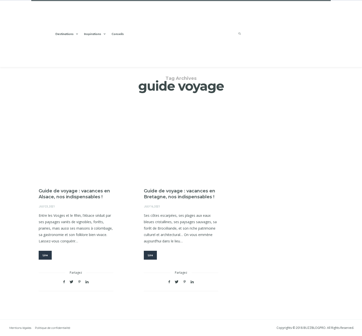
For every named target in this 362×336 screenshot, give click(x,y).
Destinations (64, 34)
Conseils (118, 34)
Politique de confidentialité (52, 328)
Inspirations (92, 34)
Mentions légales (20, 328)
